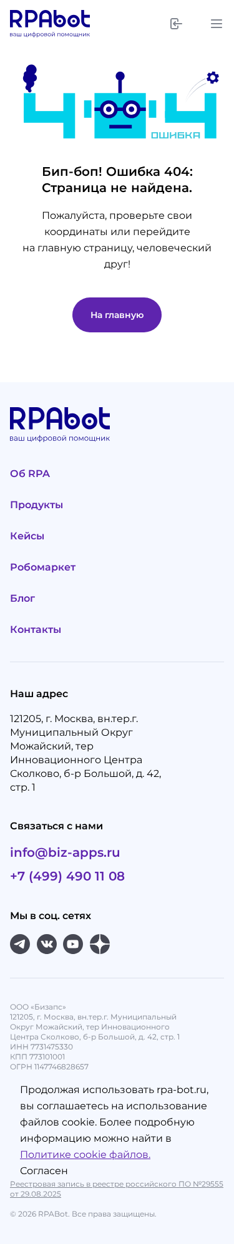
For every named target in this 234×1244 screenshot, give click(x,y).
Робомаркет (43, 567)
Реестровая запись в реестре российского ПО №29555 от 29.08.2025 (116, 1188)
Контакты (35, 629)
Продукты (36, 505)
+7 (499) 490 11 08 (67, 876)
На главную (117, 315)
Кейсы (27, 536)
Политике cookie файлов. (85, 1154)
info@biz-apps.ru (65, 852)
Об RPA (30, 474)
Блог (22, 598)
